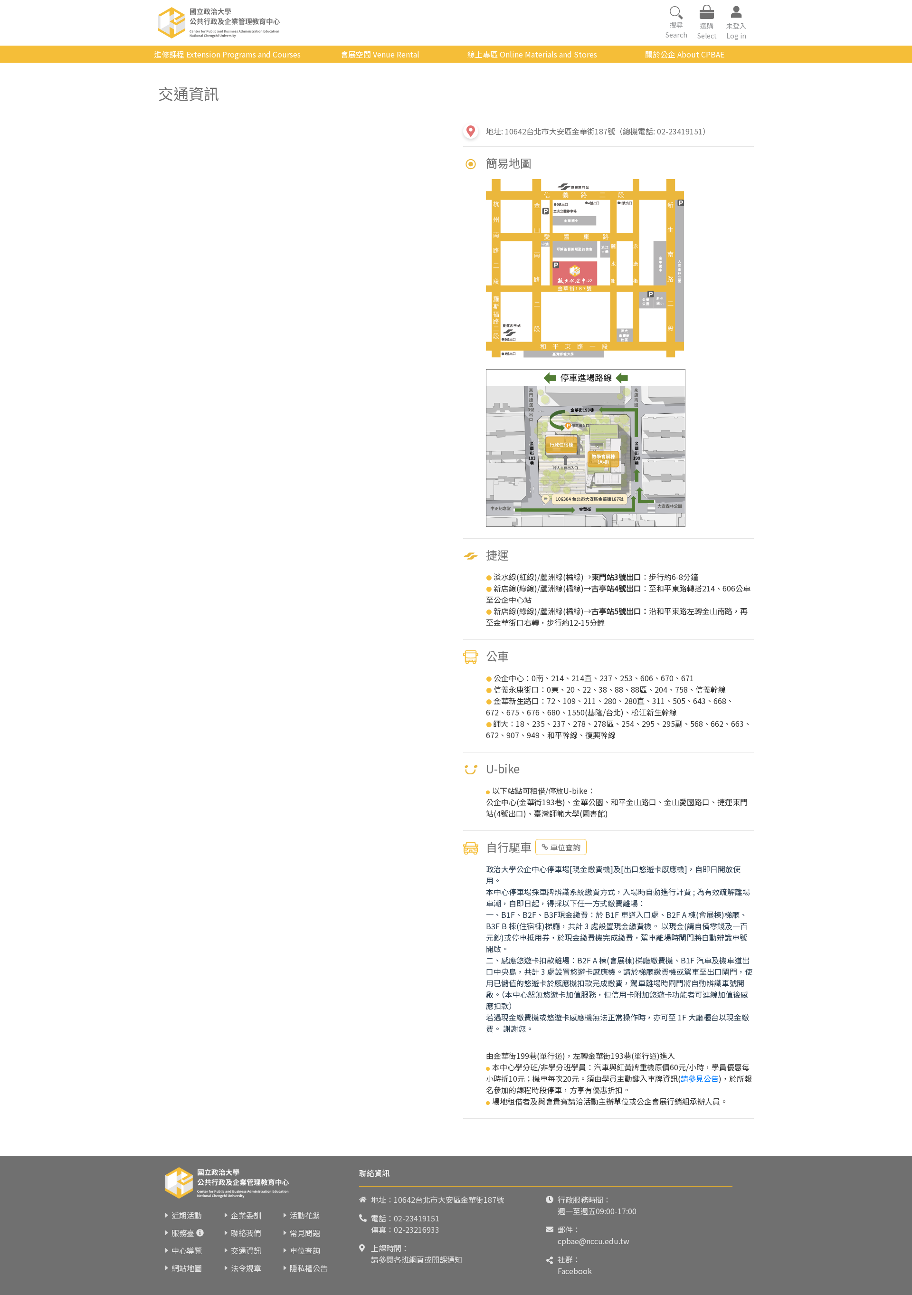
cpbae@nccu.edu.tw (593, 1241)
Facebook (575, 1270)
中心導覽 (186, 1250)
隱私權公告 (309, 1268)
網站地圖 (186, 1268)
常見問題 (305, 1232)
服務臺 (182, 1232)
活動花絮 (305, 1215)
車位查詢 (565, 847)
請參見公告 (700, 1078)
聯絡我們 (246, 1232)
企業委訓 (246, 1215)
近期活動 (186, 1215)
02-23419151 (416, 1218)
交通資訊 (246, 1250)
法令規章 (246, 1268)
